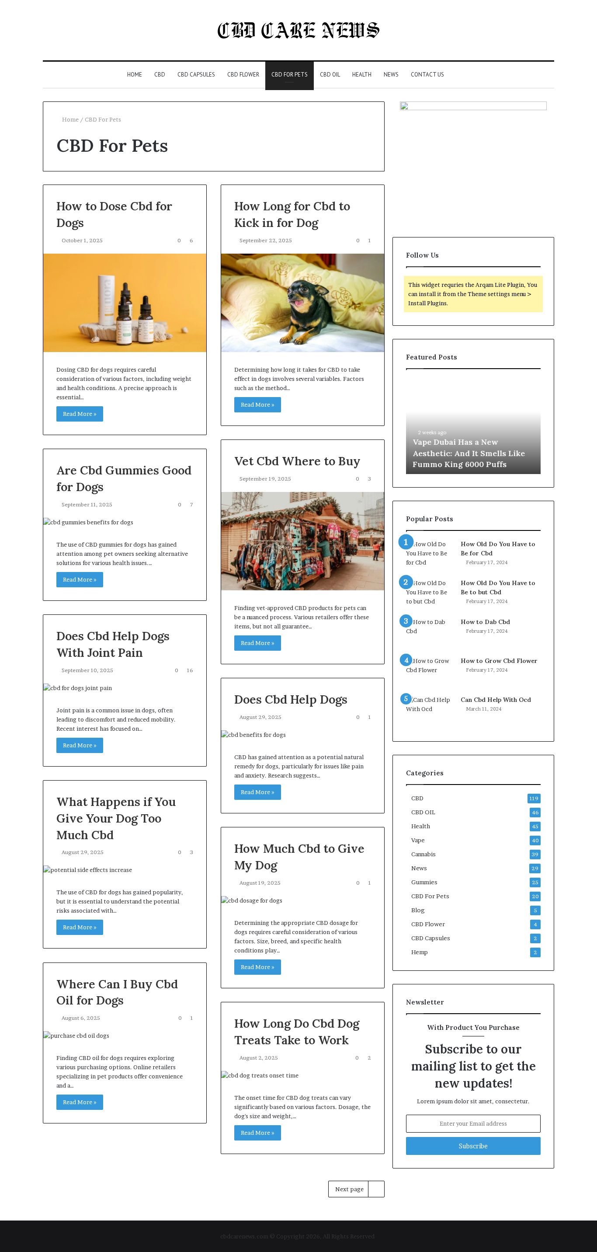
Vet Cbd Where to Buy (297, 460)
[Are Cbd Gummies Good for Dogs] (124, 522)
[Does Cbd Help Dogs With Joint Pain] (124, 688)
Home (134, 74)
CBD (159, 74)
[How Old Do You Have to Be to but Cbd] (430, 595)
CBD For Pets (289, 74)
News (391, 74)
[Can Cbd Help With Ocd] (430, 711)
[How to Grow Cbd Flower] (430, 672)
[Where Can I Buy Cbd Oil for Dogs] (124, 1035)
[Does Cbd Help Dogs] (302, 734)
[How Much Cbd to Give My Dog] (302, 900)
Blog (418, 910)
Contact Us (427, 74)
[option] (473, 426)
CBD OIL (330, 74)
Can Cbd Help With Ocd (496, 700)
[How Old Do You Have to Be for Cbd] (430, 556)
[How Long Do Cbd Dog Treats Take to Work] (302, 1075)
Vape (418, 840)
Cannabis (423, 854)
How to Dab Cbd (485, 622)
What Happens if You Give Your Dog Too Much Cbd (116, 818)
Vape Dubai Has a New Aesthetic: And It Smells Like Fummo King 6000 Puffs (466, 453)
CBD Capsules (196, 74)
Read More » (80, 413)
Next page (349, 1189)
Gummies (424, 882)
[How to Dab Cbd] (430, 633)
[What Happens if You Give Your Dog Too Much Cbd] (124, 870)
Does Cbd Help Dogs (290, 699)
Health (361, 74)
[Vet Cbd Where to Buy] (302, 541)
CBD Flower (243, 74)
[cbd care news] (299, 30)
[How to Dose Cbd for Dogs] (124, 303)
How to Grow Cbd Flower (499, 661)
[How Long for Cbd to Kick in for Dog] (302, 303)
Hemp (419, 952)
